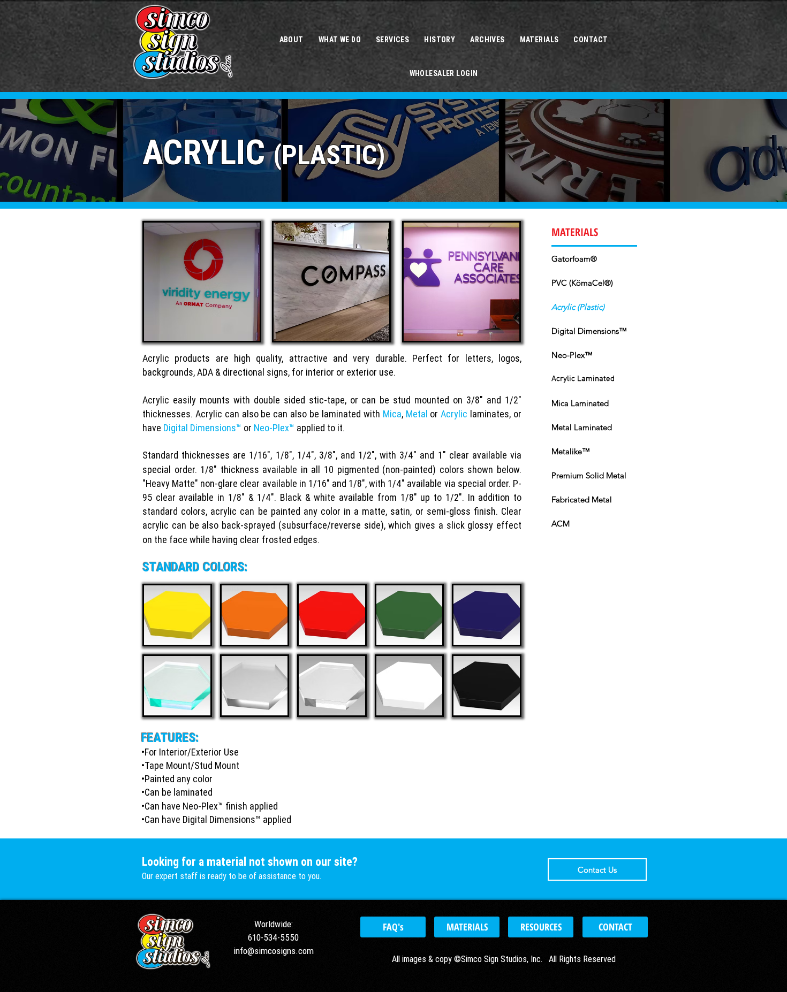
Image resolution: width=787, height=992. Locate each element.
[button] (201, 281)
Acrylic (454, 413)
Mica (392, 413)
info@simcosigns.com (273, 950)
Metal (417, 413)
